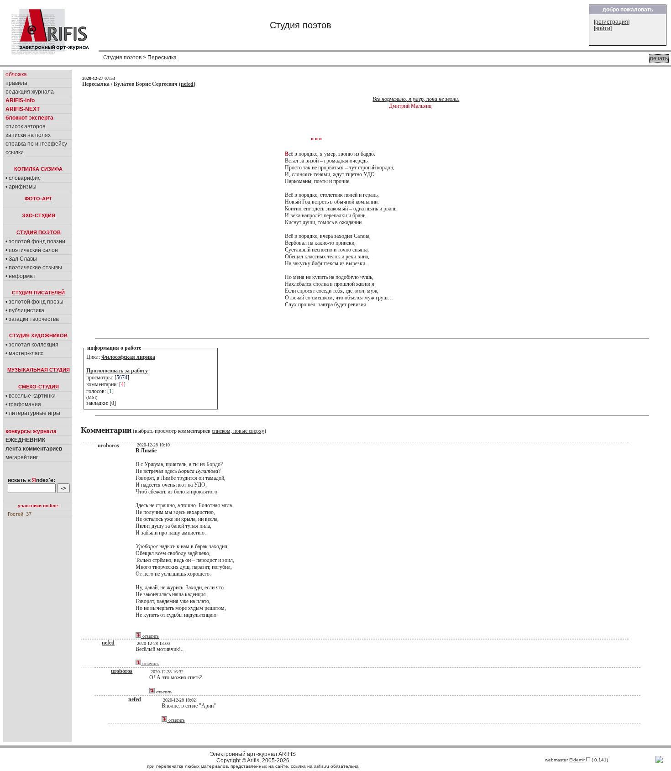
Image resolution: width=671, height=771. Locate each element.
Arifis (253, 760)
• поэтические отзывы (33, 267)
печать (659, 58)
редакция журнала (29, 92)
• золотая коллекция (31, 344)
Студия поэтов (122, 57)
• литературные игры (32, 413)
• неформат (20, 276)
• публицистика (24, 310)
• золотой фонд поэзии (35, 241)
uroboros (108, 445)
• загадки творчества (32, 319)
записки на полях (28, 135)
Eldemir (577, 759)
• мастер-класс (24, 353)
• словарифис (23, 178)
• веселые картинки (30, 396)
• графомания (23, 404)
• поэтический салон (31, 250)
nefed (187, 84)
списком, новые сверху (238, 431)
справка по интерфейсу (36, 144)
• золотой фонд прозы (34, 302)
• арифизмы (21, 187)
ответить (150, 636)
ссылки (14, 152)
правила (16, 83)
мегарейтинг (21, 457)
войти (602, 28)
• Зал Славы (21, 259)
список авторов (25, 126)
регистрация (611, 22)
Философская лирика (128, 357)
